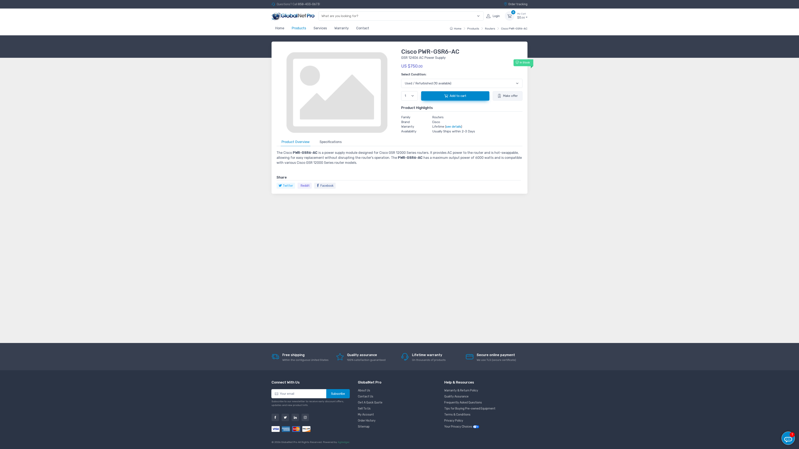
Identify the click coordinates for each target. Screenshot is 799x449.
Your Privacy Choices (458, 426)
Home (279, 28)
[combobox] (398, 16)
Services (320, 28)
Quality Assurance (456, 396)
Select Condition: (413, 74)
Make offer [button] (510, 96)
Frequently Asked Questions (463, 402)
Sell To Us (364, 408)
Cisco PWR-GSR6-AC (514, 28)
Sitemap (364, 426)
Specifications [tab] (331, 142)
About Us (364, 390)
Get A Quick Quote (370, 402)
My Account (366, 414)
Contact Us (365, 396)
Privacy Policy (453, 420)
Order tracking (517, 4)
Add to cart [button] (458, 96)
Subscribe (338, 394)
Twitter (288, 185)
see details (453, 126)
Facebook (327, 185)
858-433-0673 (308, 4)
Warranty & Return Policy (461, 390)
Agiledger (343, 442)
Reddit (305, 185)
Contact (362, 28)
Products (299, 28)
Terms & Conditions (457, 414)
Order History (367, 420)
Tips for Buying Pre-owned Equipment (469, 408)
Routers (490, 28)
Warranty (341, 28)
